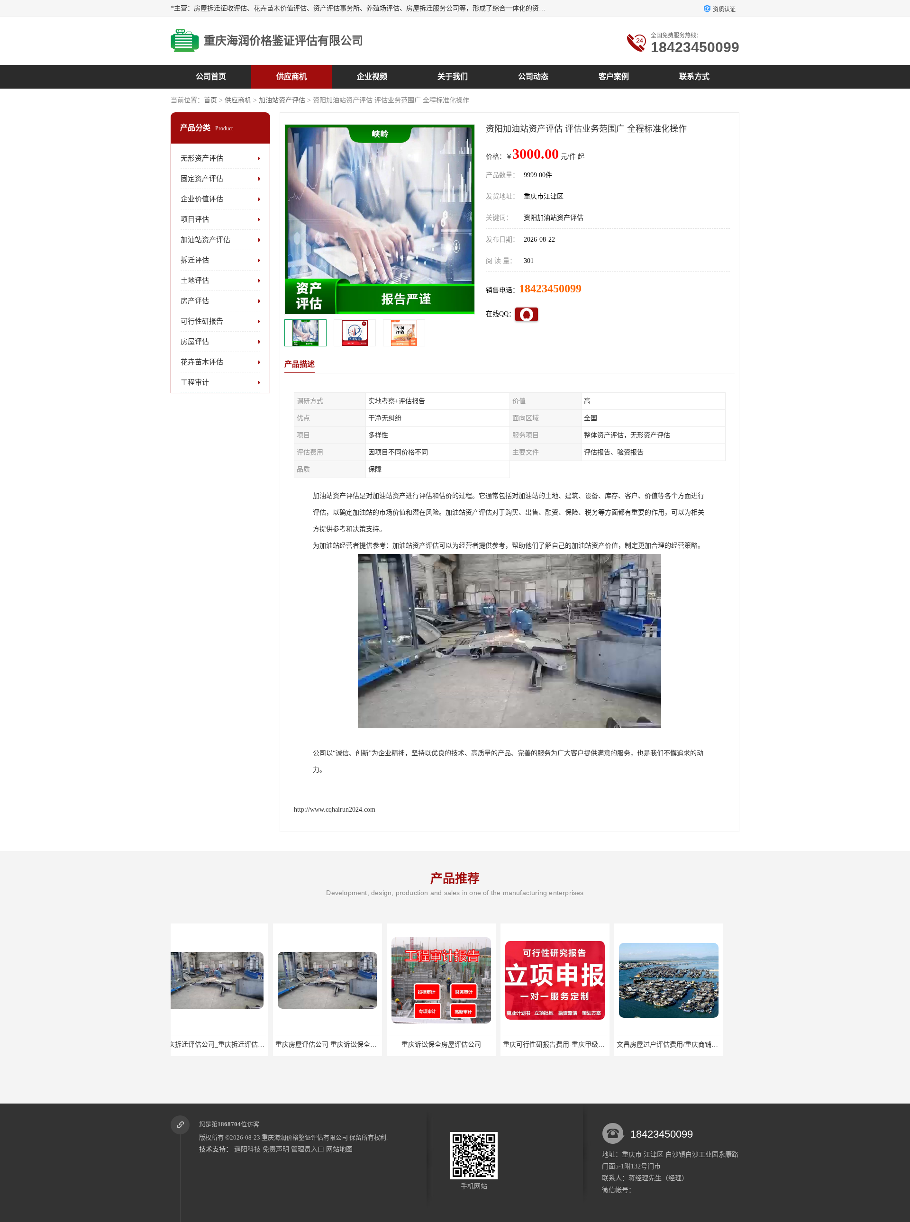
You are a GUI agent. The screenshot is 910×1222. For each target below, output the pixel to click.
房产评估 (195, 301)
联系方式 (694, 76)
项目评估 (195, 219)
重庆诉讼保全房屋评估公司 (339, 1044)
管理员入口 (307, 1149)
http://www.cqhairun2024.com (334, 809)
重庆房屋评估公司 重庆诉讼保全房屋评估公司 (240, 1044)
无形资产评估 (202, 158)
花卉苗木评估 (202, 362)
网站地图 (339, 1149)
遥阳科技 (247, 1149)
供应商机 (291, 76)
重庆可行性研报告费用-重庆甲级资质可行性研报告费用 (481, 1044)
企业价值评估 (202, 199)
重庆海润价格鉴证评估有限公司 (305, 1137)
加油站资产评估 (282, 100)
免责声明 (276, 1149)
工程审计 (195, 382)
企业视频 (372, 76)
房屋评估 (195, 341)
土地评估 (195, 280)
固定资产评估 (202, 178)
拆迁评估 (195, 260)
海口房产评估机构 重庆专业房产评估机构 (688, 1044)
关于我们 (452, 76)
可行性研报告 (202, 321)
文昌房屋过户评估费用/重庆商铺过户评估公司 (581, 1044)
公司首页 (211, 76)
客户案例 (614, 76)
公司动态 (533, 76)
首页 (210, 100)
